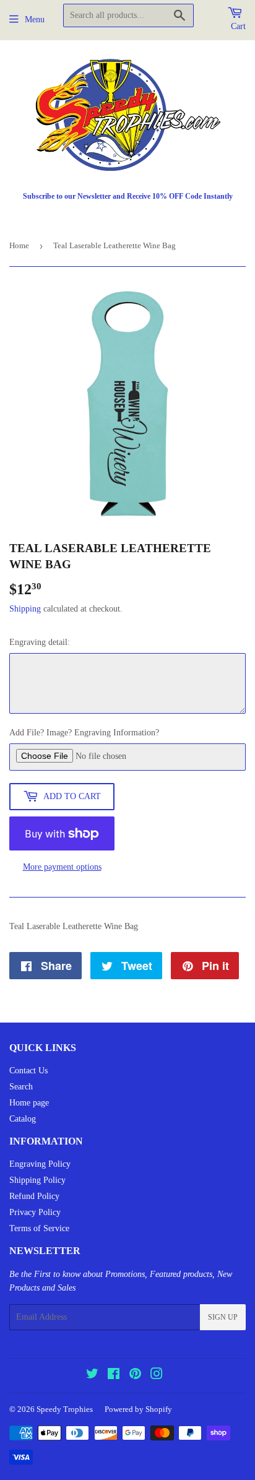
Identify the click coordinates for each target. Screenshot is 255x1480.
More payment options (62, 867)
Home (19, 245)
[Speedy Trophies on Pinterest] (135, 1375)
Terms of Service (39, 1228)
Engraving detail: (39, 642)
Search (21, 1086)
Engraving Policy (40, 1164)
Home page (29, 1102)
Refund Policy (34, 1196)
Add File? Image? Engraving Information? (84, 732)
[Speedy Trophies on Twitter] (92, 1375)
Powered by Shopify (138, 1409)
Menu (35, 19)
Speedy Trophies (65, 1409)
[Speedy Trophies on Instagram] (156, 1375)
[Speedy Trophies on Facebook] (113, 1375)
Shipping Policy (37, 1180)
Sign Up (223, 1317)
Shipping (25, 608)
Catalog (22, 1118)
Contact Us (28, 1070)
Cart (238, 26)
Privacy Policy (35, 1212)
